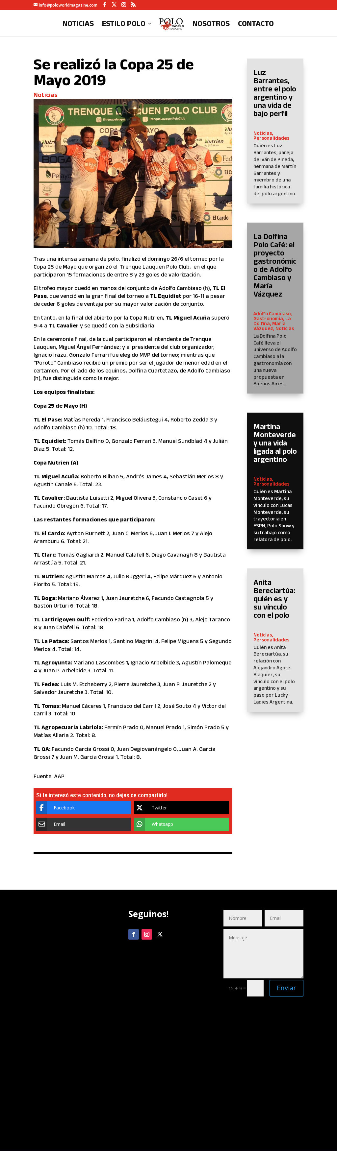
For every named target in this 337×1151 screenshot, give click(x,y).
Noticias (78, 24)
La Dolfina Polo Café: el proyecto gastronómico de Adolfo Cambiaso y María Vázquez (275, 265)
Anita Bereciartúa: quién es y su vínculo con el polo (274, 598)
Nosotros (211, 24)
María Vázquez (269, 326)
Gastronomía (268, 318)
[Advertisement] (74, 1024)
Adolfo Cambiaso (272, 313)
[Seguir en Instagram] (147, 934)
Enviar (286, 987)
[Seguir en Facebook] (133, 934)
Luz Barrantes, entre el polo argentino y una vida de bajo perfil (274, 93)
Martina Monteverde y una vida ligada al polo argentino (275, 443)
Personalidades (271, 138)
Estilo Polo (123, 24)
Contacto (256, 24)
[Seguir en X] (160, 934)
